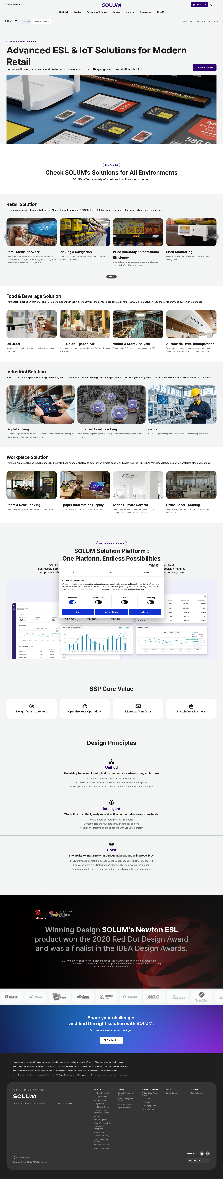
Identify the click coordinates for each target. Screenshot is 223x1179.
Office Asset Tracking (102, 1148)
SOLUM (160, 12)
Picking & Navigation (101, 1096)
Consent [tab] (76, 573)
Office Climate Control (102, 1145)
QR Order (97, 1116)
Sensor (116, 12)
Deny (78, 612)
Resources (145, 12)
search (211, 4)
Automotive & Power (97, 12)
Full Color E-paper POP (102, 1120)
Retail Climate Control (101, 1107)
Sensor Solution (172, 1093)
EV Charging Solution (149, 1106)
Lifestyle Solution (196, 1093)
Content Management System (126, 1094)
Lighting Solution (148, 1109)
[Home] (111, 5)
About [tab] (146, 573)
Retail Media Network (101, 1093)
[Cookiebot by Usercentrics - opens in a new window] (151, 565)
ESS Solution (146, 1102)
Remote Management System (125, 1100)
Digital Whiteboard (124, 1108)
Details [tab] (111, 573)
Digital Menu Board (125, 1104)
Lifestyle (130, 12)
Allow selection (111, 612)
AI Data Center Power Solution (150, 1094)
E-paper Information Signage (101, 1140)
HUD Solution (147, 1099)
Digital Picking (99, 1132)
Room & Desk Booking (101, 1136)
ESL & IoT (63, 12)
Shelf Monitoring (100, 1100)
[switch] (98, 602)
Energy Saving (99, 1104)
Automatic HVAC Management (100, 1128)
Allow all (144, 612)
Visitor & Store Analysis (102, 1123)
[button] (110, 276)
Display (77, 12)
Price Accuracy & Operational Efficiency (102, 1112)
